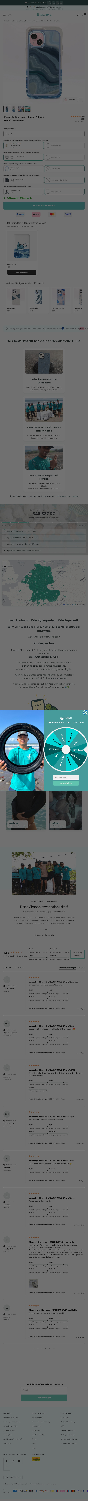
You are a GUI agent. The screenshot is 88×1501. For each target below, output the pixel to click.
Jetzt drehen (66, 783)
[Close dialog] (86, 712)
